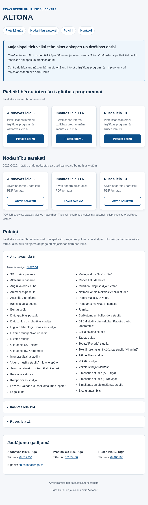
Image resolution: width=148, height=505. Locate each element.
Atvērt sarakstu (25, 201)
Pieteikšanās (14, 30)
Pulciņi (68, 30)
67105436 (71, 457)
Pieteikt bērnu (25, 138)
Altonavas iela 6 (22, 256)
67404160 (116, 457)
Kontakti (86, 30)
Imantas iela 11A (22, 407)
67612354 (32, 267)
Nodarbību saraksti (43, 30)
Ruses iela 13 (20, 421)
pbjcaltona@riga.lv (31, 464)
